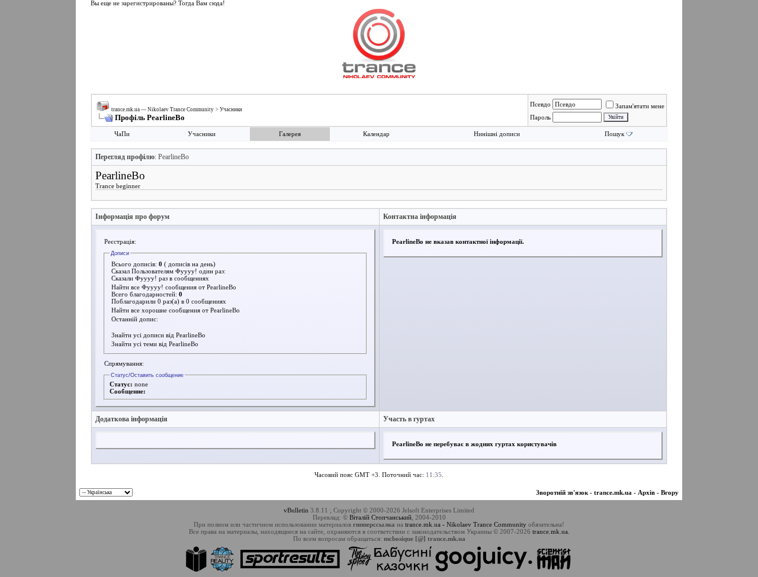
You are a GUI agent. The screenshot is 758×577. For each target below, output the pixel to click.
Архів (646, 492)
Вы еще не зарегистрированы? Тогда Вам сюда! (158, 3)
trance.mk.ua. (551, 531)
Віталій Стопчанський (380, 517)
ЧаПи (122, 134)
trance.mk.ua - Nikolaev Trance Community (465, 524)
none (141, 384)
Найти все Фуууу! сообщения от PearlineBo (173, 287)
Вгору (670, 492)
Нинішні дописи (497, 134)
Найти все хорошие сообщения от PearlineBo (175, 310)
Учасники (231, 109)
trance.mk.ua (613, 492)
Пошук (614, 134)
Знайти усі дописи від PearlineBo (158, 335)
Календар (376, 134)
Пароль (540, 117)
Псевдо (540, 104)
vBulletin (296, 510)
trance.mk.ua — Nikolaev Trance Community (162, 109)
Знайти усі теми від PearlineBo (154, 343)
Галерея (290, 134)
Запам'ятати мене (639, 105)
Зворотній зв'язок (562, 492)
